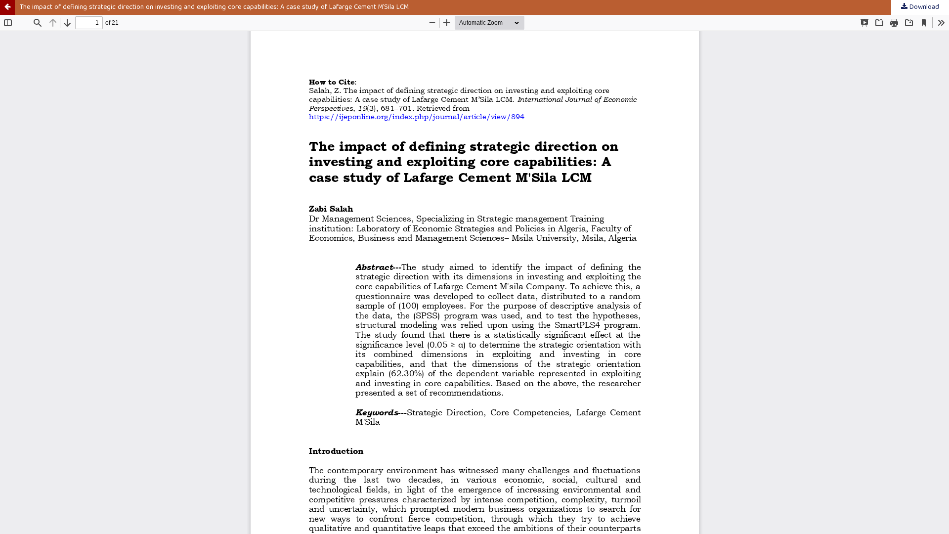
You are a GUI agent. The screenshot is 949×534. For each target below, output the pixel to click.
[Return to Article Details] (7, 7)
